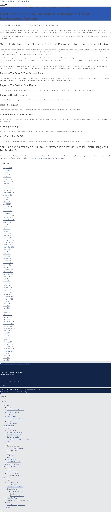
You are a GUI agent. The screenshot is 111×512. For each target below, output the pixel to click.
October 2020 (8, 326)
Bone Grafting (11, 417)
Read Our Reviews (40, 389)
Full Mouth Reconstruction (16, 419)
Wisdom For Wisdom (17, 496)
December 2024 (8, 213)
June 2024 (6, 227)
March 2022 (7, 288)
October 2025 (8, 190)
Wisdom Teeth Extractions (15, 410)
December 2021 (8, 294)
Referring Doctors (9, 466)
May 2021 (6, 310)
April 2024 (7, 231)
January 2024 (7, 238)
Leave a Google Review (11, 381)
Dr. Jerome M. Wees (13, 482)
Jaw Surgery (11, 421)
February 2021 (8, 317)
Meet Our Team (12, 498)
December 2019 (8, 349)
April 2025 (7, 204)
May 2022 (6, 283)
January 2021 (7, 319)
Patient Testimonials (13, 462)
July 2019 (6, 358)
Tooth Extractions (13, 412)
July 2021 (6, 306)
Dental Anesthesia (13, 446)
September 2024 (8, 220)
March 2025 (7, 206)
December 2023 (8, 240)
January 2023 (7, 265)
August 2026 (7, 168)
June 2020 (6, 335)
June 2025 (6, 199)
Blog (8, 502)
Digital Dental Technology (15, 448)
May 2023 (6, 256)
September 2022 (8, 274)
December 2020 (8, 321)
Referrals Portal (12, 473)
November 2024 (8, 215)
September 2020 (8, 328)
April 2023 (7, 258)
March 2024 (7, 233)
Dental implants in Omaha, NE (10, 30)
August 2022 (7, 276)
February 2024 (8, 236)
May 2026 (6, 175)
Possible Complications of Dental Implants (21, 439)
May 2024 (6, 229)
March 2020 (7, 342)
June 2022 (6, 281)
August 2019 (7, 355)
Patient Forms (11, 460)
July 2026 (6, 170)
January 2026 (7, 184)
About (5, 478)
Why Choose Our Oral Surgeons (17, 500)
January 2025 (7, 211)
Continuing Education (14, 475)
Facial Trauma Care (13, 414)
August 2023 (7, 249)
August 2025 (7, 195)
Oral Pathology (12, 423)
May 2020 (6, 337)
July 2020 (6, 333)
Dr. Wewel (12, 158)
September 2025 (8, 193)
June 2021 (6, 308)
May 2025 (6, 202)
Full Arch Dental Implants (15, 432)
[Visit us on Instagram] (4, 386)
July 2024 (6, 224)
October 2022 (8, 272)
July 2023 (6, 251)
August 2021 (7, 303)
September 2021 (8, 301)
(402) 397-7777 (14, 374)
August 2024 (7, 222)
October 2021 (8, 299)
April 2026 (7, 177)
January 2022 (7, 292)
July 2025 (6, 197)
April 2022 (7, 285)
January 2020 (7, 346)
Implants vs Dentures (14, 435)
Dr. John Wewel (12, 484)
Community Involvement (15, 491)
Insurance (10, 457)
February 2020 (8, 344)
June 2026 (6, 172)
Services (6, 441)
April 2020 (7, 340)
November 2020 (8, 324)
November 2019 (8, 351)
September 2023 (8, 247)
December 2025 (8, 186)
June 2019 (6, 360)
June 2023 (6, 254)
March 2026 (7, 179)
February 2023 (8, 263)
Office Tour (11, 455)
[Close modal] (1, 511)
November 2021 (8, 297)
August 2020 (7, 331)
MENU (2, 5)
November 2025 (8, 188)
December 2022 (8, 267)
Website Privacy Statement (16, 505)
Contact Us (7, 507)
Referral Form (11, 471)
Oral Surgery (7, 405)
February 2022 (8, 290)
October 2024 (8, 217)
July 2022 (6, 279)
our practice (38, 158)
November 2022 (8, 269)
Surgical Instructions (14, 464)
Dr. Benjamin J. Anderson (15, 487)
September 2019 (8, 353)
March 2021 (7, 315)
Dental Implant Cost (13, 437)
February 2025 (8, 208)
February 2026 (8, 181)
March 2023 (7, 260)
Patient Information (10, 450)
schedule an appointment (52, 158)
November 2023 (8, 242)
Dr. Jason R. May (12, 489)
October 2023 (8, 245)
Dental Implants (8, 426)
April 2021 (7, 312)
